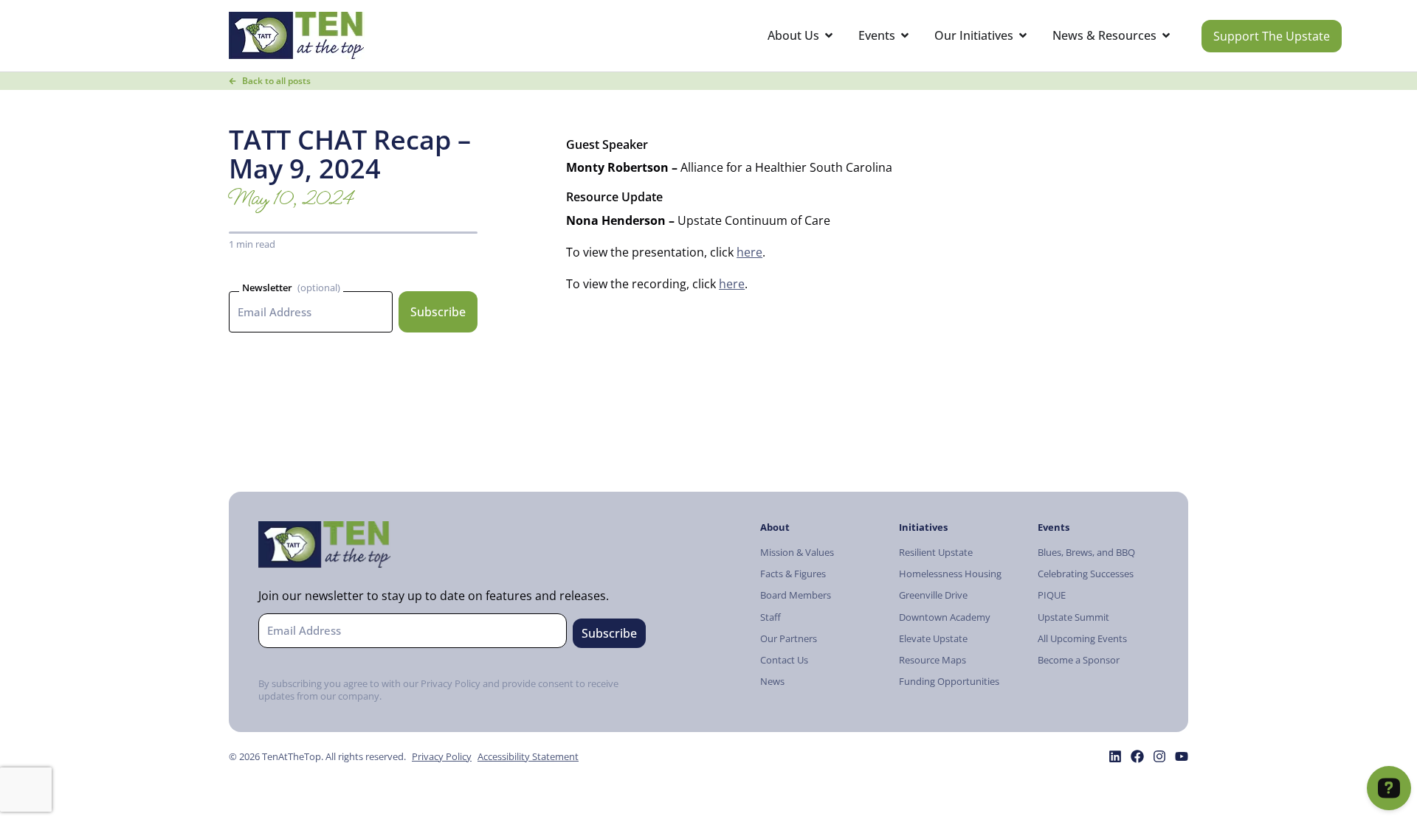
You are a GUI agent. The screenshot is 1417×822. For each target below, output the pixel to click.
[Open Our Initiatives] (1023, 36)
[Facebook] (1137, 756)
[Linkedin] (1115, 756)
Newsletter (267, 287)
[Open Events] (905, 36)
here (749, 252)
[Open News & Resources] (1166, 36)
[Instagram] (1159, 756)
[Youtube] (1181, 756)
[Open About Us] (829, 36)
